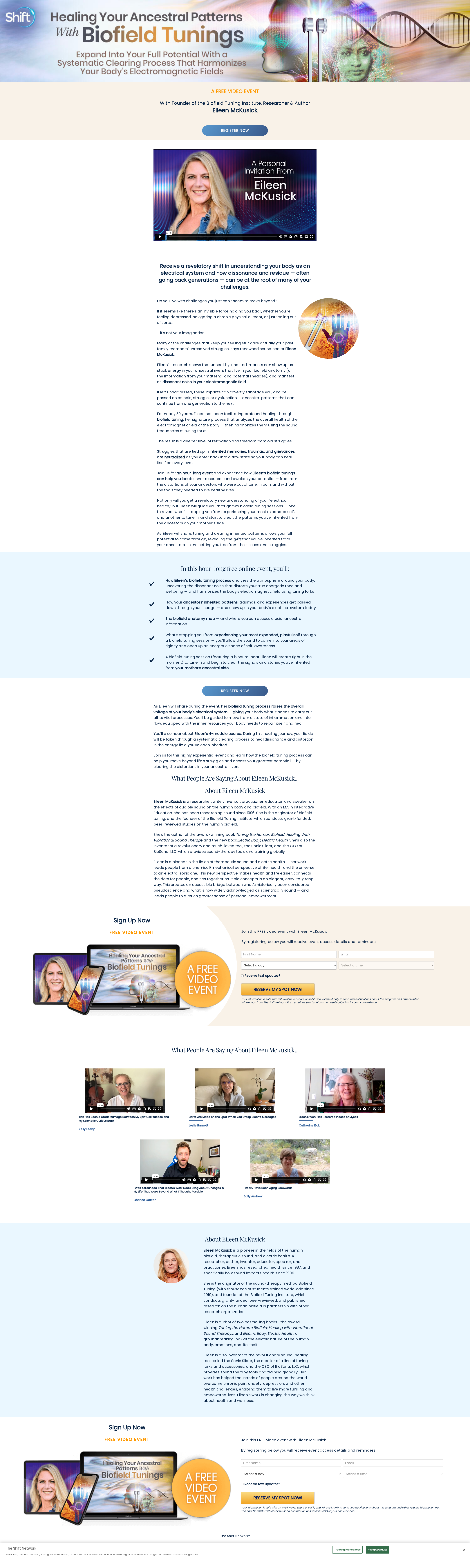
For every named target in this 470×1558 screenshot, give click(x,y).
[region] (235, 1550)
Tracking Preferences (347, 1549)
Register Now (235, 130)
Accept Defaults (377, 1549)
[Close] (464, 1550)
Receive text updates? (262, 975)
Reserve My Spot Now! (278, 989)
